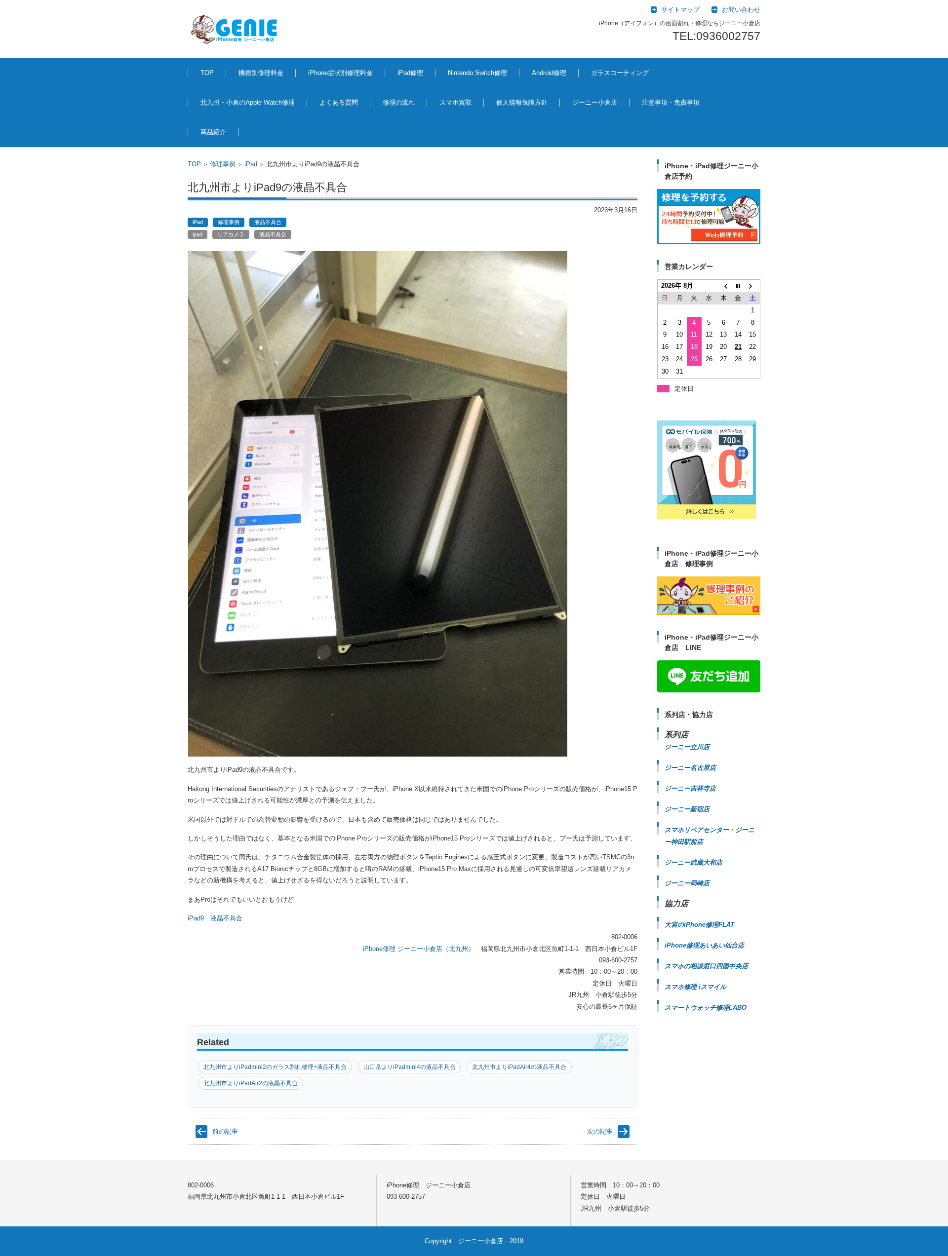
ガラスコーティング (620, 72)
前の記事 (225, 1131)
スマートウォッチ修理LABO (706, 1007)
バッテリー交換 (322, 124)
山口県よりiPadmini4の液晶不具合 (409, 1067)
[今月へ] (738, 286)
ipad (197, 234)
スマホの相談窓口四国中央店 (706, 966)
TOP (207, 72)
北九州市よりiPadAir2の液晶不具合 (250, 1083)
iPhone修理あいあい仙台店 (704, 945)
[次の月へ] (753, 286)
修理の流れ (399, 102)
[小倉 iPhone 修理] (708, 216)
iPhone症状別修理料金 (340, 72)
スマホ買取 (455, 102)
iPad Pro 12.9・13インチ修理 (429, 129)
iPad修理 (243, 124)
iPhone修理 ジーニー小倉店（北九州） (418, 948)
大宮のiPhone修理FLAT (699, 924)
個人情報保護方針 (522, 102)
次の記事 (600, 1131)
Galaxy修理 (540, 124)
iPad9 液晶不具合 (215, 918)
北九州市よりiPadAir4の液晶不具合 (519, 1067)
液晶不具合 (267, 222)
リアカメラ (230, 234)
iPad (250, 164)
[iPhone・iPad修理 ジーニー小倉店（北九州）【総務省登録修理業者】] (236, 29)
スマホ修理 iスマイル (695, 986)
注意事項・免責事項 (671, 102)
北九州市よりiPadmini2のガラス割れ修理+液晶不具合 (275, 1067)
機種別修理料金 (260, 72)
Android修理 (549, 72)
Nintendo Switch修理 (477, 72)
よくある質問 (338, 102)
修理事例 (223, 164)
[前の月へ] (723, 286)
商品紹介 (213, 132)
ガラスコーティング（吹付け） (621, 129)
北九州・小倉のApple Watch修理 (247, 102)
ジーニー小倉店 (594, 102)
